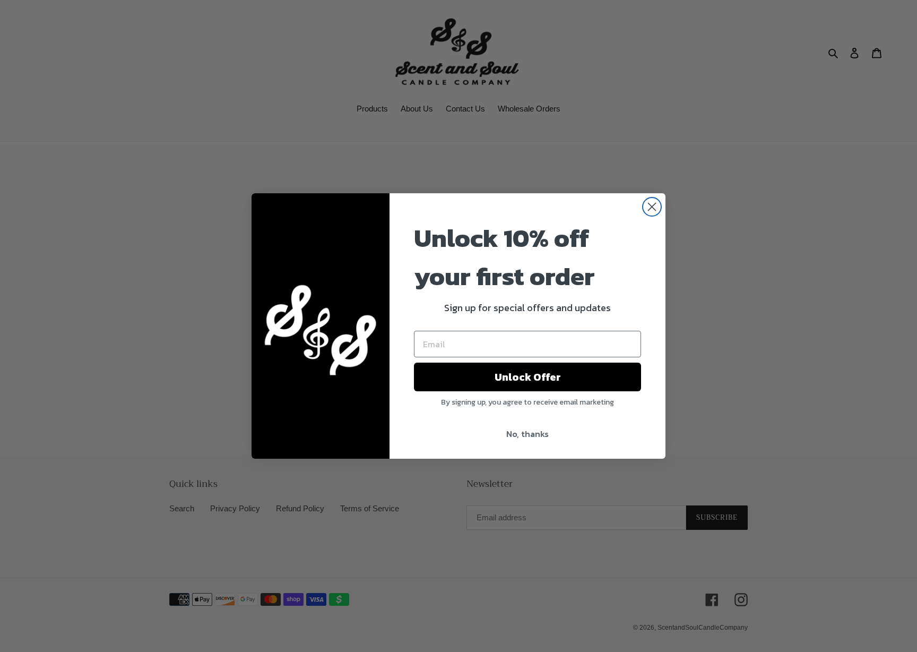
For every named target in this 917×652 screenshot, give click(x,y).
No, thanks (527, 433)
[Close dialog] (652, 207)
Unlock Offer (528, 377)
